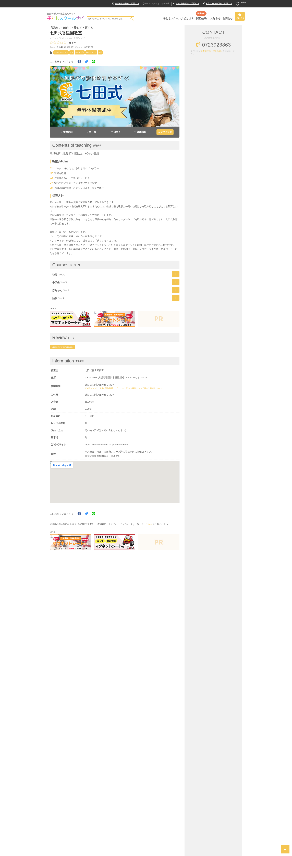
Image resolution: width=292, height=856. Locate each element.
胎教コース (58, 298)
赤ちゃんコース (61, 290)
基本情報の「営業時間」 (212, 51)
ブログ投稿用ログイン (241, 4)
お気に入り (240, 18)
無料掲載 (127, 3)
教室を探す (202, 18)
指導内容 (68, 132)
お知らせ (215, 18)
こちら (149, 524)
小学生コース (59, 282)
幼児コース (58, 274)
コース (92, 132)
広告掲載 (187, 3)
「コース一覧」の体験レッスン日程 (131, 388)
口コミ (117, 132)
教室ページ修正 (219, 3)
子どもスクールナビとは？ (178, 18)
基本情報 (141, 132)
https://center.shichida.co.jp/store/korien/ (106, 444)
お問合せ (228, 18)
